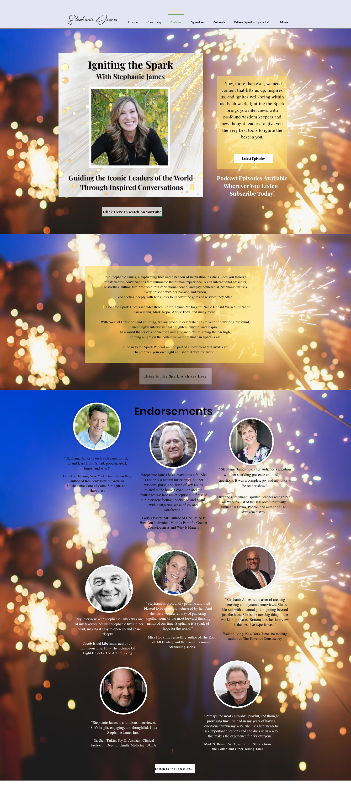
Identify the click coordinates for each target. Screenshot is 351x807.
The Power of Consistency (262, 638)
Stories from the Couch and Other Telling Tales (241, 746)
